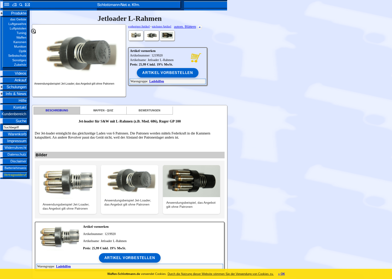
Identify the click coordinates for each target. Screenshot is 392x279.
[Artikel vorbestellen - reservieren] (196, 57)
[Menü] (5, 5)
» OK (281, 274)
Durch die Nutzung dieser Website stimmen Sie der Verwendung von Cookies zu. (221, 274)
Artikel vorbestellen (167, 73)
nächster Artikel (161, 26)
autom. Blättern (185, 27)
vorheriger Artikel (139, 26)
